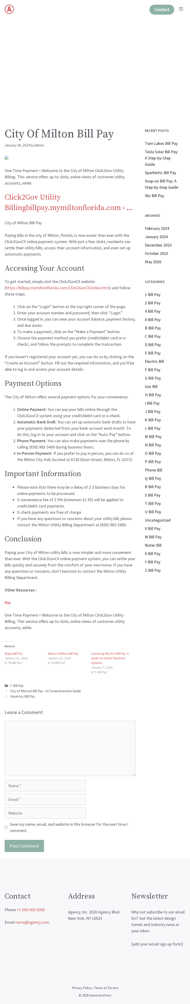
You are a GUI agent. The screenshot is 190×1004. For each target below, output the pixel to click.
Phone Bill (153, 470)
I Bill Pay (152, 403)
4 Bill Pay (152, 311)
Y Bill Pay (152, 562)
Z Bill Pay (153, 570)
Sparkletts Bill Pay (160, 172)
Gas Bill (151, 386)
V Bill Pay (152, 528)
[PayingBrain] (9, 9)
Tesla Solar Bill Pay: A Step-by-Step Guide (161, 158)
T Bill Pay (153, 503)
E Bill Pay (153, 353)
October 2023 (156, 253)
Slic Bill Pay (154, 195)
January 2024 (156, 236)
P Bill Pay (153, 461)
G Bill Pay (153, 378)
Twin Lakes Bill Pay (161, 143)
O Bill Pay (153, 453)
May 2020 (153, 261)
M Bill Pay (153, 436)
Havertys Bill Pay (22, 696)
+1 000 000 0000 (31, 909)
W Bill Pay (153, 536)
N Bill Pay (153, 445)
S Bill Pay (152, 495)
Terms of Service (106, 988)
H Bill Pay (153, 394)
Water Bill (153, 545)
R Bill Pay (153, 486)
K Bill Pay (153, 419)
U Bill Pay (153, 511)
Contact (162, 9)
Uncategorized (158, 520)
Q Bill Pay (153, 478)
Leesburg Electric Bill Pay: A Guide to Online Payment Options (110, 658)
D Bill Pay (153, 344)
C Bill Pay (16, 685)
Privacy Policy (82, 988)
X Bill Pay (152, 553)
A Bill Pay (153, 319)
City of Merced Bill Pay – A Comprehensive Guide (45, 691)
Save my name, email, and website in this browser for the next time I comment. (69, 827)
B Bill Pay (153, 328)
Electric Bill (154, 361)
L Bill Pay (152, 428)
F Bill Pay (152, 369)
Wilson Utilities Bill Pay (63, 653)
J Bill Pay (152, 411)
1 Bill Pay (152, 294)
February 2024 (157, 228)
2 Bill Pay (152, 302)
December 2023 (158, 245)
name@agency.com (32, 922)
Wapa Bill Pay (13, 653)
